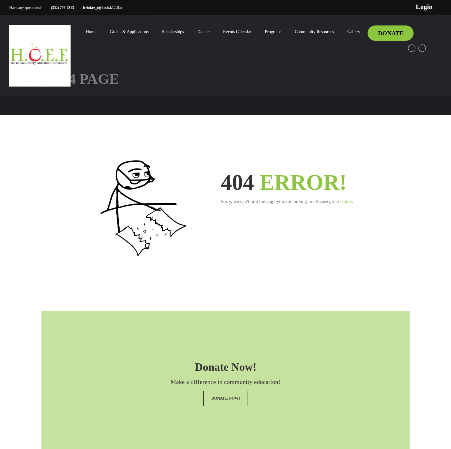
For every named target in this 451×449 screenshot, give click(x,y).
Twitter (422, 48)
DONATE (390, 33)
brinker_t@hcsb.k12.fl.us (103, 8)
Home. (346, 201)
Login (424, 7)
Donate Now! (225, 398)
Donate (203, 31)
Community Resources (314, 31)
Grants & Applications (129, 31)
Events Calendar (237, 31)
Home (91, 31)
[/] (40, 60)
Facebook (411, 48)
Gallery (353, 31)
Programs (273, 31)
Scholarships (173, 31)
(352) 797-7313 (62, 8)
